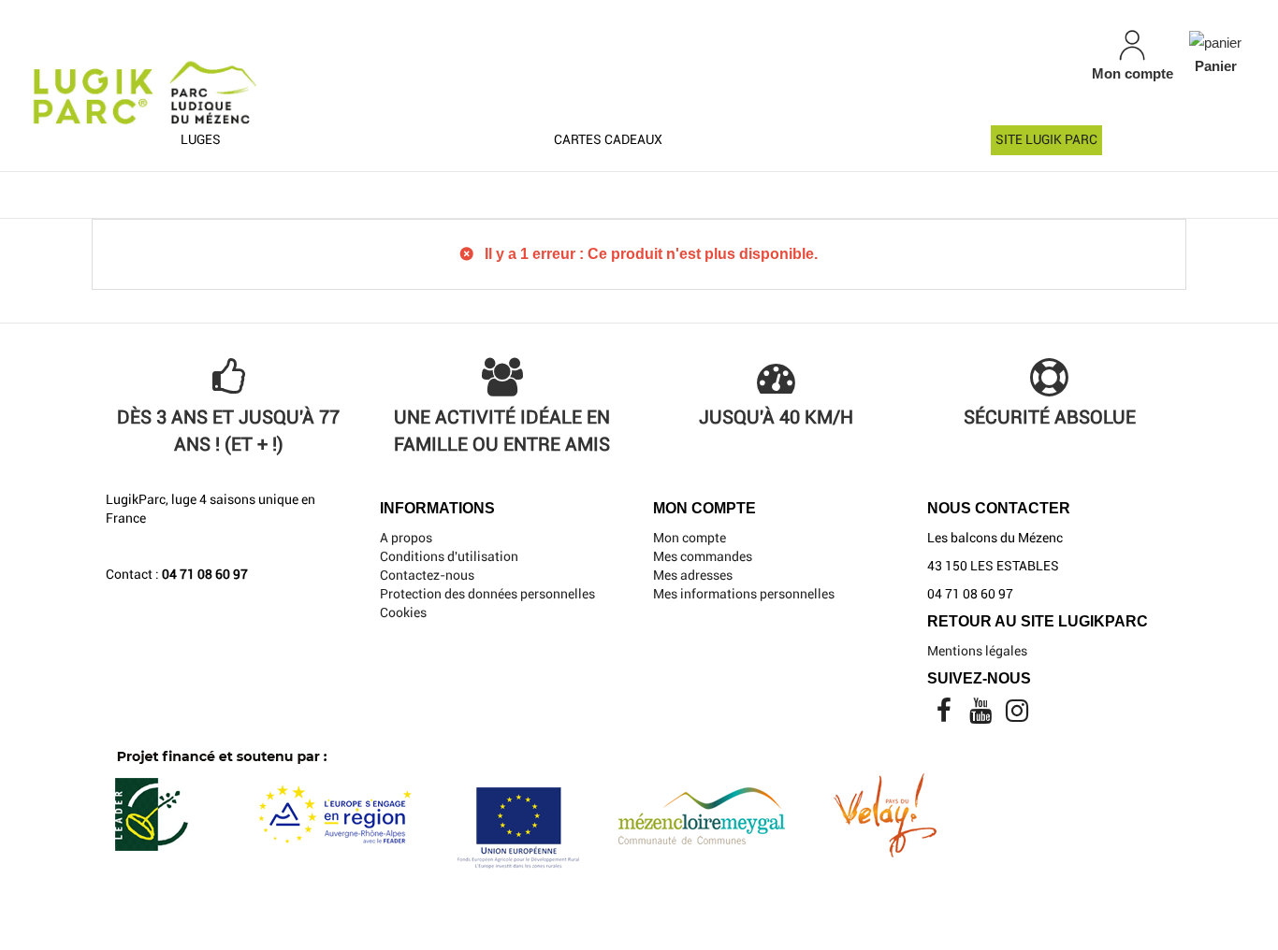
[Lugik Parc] (222, 76)
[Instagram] (1017, 715)
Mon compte (689, 537)
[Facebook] (945, 715)
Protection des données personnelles (487, 593)
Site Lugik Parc (1046, 139)
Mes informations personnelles (744, 593)
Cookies (403, 612)
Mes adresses (693, 575)
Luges (201, 139)
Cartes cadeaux (608, 139)
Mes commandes (702, 556)
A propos (406, 537)
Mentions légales (977, 650)
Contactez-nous (427, 575)
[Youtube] (982, 715)
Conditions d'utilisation (449, 556)
